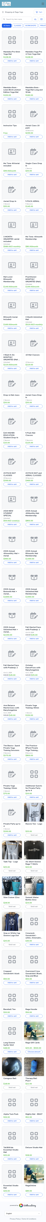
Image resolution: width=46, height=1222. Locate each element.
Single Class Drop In (33, 164)
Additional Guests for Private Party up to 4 (33, 788)
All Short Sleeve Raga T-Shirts (33, 863)
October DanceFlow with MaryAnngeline (32, 667)
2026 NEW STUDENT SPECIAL (8, 513)
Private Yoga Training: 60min (32, 706)
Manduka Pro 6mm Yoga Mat (11, 53)
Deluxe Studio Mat (33, 1147)
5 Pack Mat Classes (30, 434)
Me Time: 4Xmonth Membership (33, 238)
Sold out (34, 835)
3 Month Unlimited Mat (33, 318)
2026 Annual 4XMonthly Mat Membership (32, 513)
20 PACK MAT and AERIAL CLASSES (33, 474)
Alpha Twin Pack (10, 1114)
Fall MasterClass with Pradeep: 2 (11, 666)
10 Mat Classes (32, 355)
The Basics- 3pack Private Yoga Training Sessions (11, 747)
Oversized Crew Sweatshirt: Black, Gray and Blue (33, 973)
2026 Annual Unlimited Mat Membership (31, 591)
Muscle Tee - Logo (33, 824)
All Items (6, 25)
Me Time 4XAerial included (11, 164)
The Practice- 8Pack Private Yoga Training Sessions (31, 747)
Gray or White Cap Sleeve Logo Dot (11, 934)
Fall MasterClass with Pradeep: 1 (33, 628)
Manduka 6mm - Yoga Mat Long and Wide (34, 89)
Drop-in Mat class (11, 395)
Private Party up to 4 (11, 825)
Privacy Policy (15, 1219)
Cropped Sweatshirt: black (11, 972)
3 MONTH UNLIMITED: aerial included (11, 239)
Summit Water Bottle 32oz (32, 898)
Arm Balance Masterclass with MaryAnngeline (11, 707)
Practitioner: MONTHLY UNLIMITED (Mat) (33, 279)
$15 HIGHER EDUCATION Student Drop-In (10, 435)
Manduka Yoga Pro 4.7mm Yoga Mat (33, 53)
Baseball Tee (9, 1009)
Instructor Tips (10, 125)
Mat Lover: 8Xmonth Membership (9, 279)
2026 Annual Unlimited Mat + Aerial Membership (10, 629)
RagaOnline (30, 1185)
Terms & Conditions (29, 1219)
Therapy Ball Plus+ (31, 1079)
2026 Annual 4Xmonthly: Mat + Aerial (11, 553)
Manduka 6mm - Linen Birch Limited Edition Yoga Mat (12, 89)
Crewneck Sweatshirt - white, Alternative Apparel (33, 935)
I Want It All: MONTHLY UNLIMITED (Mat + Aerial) (11, 357)
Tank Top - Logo (10, 862)
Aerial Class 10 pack (32, 126)
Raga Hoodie (31, 1009)
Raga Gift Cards (32, 1043)
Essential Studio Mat (10, 1186)
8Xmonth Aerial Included (10, 318)
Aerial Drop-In (9, 201)
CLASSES (17, 25)
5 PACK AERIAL (32, 201)
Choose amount (34, 1052)
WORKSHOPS (30, 25)
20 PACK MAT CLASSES (9, 474)
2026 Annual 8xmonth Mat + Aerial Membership (10, 591)
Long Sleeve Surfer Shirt (9, 1044)
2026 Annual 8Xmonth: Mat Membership (31, 553)
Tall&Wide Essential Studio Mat (10, 1149)
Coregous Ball (9, 1078)
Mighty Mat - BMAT (33, 1114)
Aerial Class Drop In (33, 396)
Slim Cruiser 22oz (11, 897)
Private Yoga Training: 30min (10, 787)
